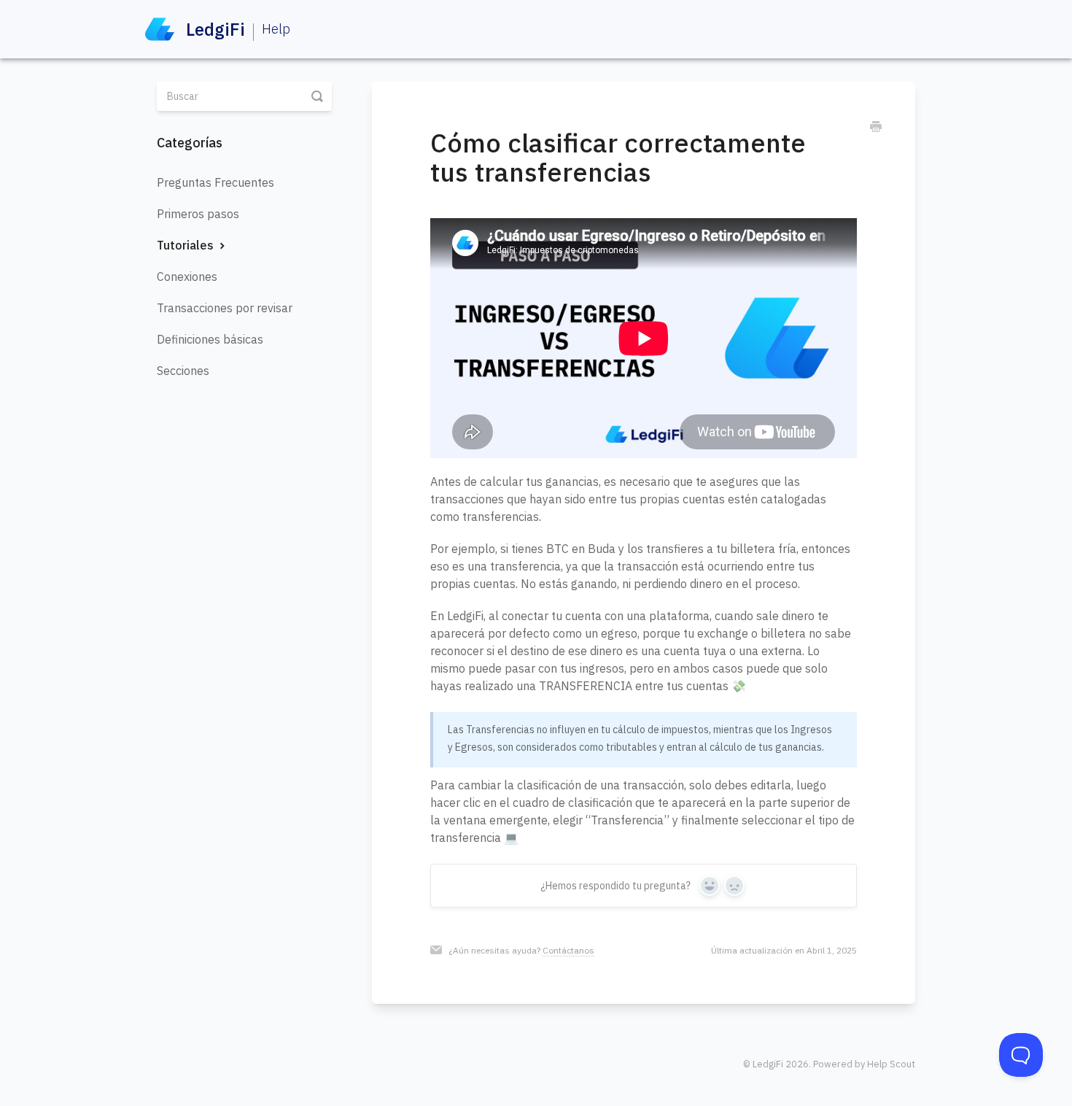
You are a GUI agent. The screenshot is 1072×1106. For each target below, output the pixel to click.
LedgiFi (768, 1064)
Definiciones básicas (210, 339)
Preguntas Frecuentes (215, 182)
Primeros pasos (198, 213)
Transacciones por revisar (224, 308)
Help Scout (891, 1064)
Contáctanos (568, 950)
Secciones (183, 370)
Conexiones (187, 276)
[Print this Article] (876, 128)
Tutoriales (187, 245)
